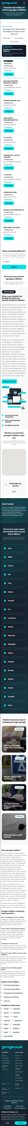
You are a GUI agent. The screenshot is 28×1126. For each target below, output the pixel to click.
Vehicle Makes (19, 1080)
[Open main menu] (24, 3)
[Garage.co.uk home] (9, 3)
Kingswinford (18, 1020)
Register (17, 1058)
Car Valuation (19, 1078)
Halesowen (7, 1020)
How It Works (5, 1063)
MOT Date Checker (18, 1068)
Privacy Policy (19, 1106)
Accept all (20, 1123)
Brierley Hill (16, 1012)
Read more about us (9, 381)
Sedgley (6, 1028)
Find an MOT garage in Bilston (11, 985)
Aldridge (6, 1008)
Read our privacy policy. (19, 1119)
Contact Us (5, 1069)
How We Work (6, 1060)
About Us (4, 1055)
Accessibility (7, 1106)
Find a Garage (19, 1065)
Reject (7, 1123)
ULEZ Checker (19, 1071)
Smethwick (16, 1028)
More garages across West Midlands (13, 993)
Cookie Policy (7, 1108)
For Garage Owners (5, 1066)
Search (14, 267)
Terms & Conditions (19, 1108)
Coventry (6, 1016)
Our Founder (5, 1058)
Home (4, 22)
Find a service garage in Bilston (12, 989)
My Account (18, 1055)
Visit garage (8, 74)
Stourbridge (16, 1032)
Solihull (6, 1032)
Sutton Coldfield (8, 1036)
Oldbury (6, 1024)
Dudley (15, 1016)
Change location (7, 26)
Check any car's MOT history (11, 997)
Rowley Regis (16, 1024)
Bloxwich (6, 1012)
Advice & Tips (19, 1060)
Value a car (6, 1001)
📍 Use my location (14, 41)
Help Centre (18, 1063)
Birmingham (16, 1008)
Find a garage (10, 22)
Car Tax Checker (17, 1075)
